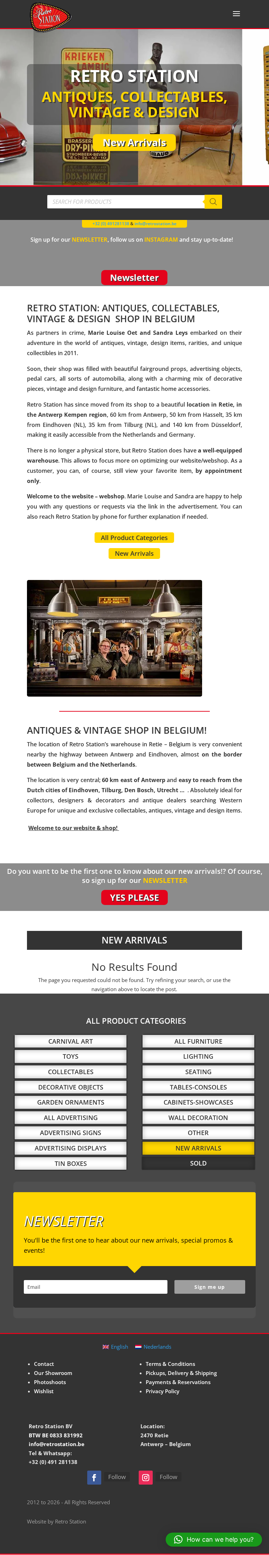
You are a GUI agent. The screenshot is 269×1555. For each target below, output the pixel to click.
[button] (214, 1540)
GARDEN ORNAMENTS (70, 1102)
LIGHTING (198, 1056)
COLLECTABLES (71, 1071)
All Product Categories (134, 537)
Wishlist (44, 1391)
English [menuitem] (119, 1346)
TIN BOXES (71, 1163)
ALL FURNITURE (198, 1041)
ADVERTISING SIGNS (70, 1132)
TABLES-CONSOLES (198, 1087)
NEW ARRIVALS (198, 1148)
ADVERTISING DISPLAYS (70, 1148)
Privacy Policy (162, 1391)
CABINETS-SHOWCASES (198, 1102)
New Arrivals (134, 142)
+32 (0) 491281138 (110, 224)
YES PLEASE (134, 897)
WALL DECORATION (198, 1117)
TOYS (70, 1056)
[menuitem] (115, 1347)
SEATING (198, 1071)
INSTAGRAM (161, 239)
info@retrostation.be (155, 224)
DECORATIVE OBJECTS (70, 1087)
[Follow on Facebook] (94, 1478)
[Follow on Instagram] (146, 1478)
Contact (44, 1363)
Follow (117, 1477)
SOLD (198, 1163)
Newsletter (134, 277)
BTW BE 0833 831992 (56, 1435)
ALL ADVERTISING (71, 1117)
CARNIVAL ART (70, 1041)
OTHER (198, 1132)
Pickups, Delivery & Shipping (181, 1372)
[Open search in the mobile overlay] (134, 202)
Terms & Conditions (170, 1363)
